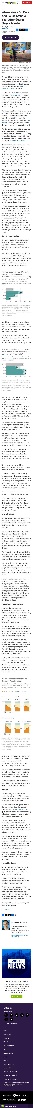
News (5, 1030)
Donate (27, 2)
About (5, 1049)
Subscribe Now (17, 996)
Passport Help (7, 1068)
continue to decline (17, 809)
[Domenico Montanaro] (6, 925)
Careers (6, 1057)
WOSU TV (6, 1038)
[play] (3, 1106)
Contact (6, 1060)
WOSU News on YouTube (16, 981)
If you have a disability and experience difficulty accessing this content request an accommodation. (16, 1084)
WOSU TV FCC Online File (10, 1079)
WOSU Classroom (8, 1042)
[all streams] (30, 1106)
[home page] (12, 2)
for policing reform (18, 141)
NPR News (6, 909)
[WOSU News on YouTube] (16, 963)
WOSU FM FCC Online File (10, 1071)
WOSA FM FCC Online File (10, 1075)
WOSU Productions (9, 1045)
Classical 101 (7, 1034)
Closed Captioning (9, 1064)
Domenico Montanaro (7, 27)
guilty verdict (16, 95)
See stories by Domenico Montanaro (19, 936)
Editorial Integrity (8, 1053)
